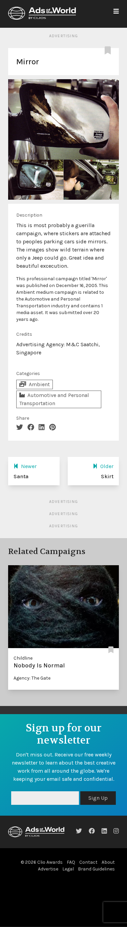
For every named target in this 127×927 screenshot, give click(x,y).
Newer (29, 466)
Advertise (48, 885)
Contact (88, 878)
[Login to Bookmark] (109, 51)
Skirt (107, 476)
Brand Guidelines (96, 885)
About (108, 878)
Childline (23, 658)
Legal (68, 885)
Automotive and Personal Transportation (54, 399)
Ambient (39, 384)
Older (106, 466)
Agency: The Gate (32, 678)
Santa (21, 476)
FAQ (71, 878)
